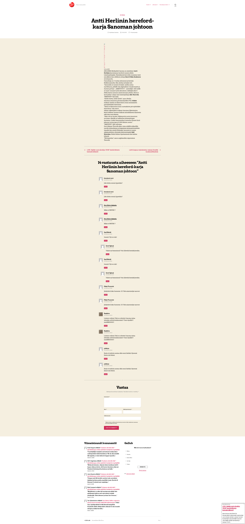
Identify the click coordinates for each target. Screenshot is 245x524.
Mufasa (128, 451)
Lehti (89, 520)
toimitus (116, 32)
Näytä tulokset (142, 470)
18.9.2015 (124, 32)
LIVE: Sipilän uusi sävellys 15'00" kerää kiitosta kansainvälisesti (231, 508)
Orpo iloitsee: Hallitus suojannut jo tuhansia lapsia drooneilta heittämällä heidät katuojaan (103, 501)
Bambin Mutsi (129, 457)
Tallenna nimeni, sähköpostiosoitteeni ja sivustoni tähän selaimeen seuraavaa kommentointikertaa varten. (121, 423)
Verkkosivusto (107, 415)
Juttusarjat (154, 4)
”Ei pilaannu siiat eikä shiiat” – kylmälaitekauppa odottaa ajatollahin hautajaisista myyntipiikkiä (103, 449)
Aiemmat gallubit (130, 474)
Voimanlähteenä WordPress (98, 520)
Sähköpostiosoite (127, 409)
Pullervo (128, 464)
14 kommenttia (133, 32)
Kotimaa (122, 15)
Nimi (105, 409)
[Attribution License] (122, 55)
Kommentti (107, 396)
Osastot (148, 4)
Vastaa (105, 186)
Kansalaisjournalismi (164, 4)
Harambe (128, 454)
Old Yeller (128, 461)
